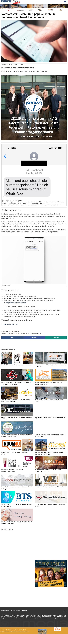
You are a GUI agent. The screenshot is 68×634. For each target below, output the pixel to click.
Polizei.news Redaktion (17, 64)
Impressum (5, 610)
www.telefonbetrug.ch (11, 324)
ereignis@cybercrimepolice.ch (16, 303)
